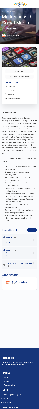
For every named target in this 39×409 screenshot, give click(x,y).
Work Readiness (8, 12)
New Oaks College (19, 282)
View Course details (9, 29)
